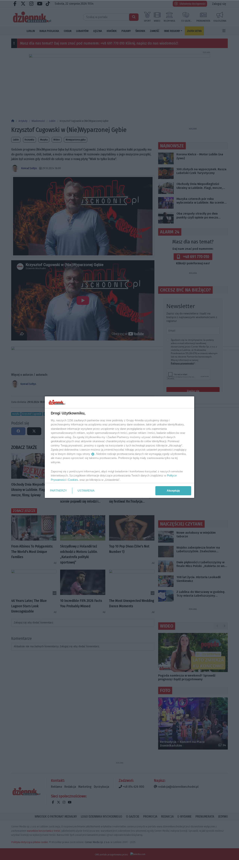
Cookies (73, 479)
